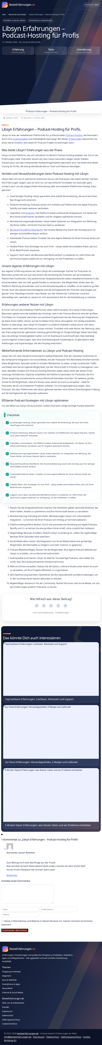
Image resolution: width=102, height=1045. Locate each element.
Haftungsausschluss (11, 1019)
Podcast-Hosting (74, 135)
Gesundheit (7, 988)
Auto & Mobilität (9, 980)
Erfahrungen (75, 138)
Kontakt (5, 1007)
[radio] (37, 606)
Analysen (30, 213)
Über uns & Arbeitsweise (13, 1003)
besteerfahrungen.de (28, 1033)
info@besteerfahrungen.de (17, 1036)
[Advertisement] (51, 78)
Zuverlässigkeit (20, 138)
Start (4, 15)
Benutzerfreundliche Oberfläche (26, 229)
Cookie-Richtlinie (9, 1023)
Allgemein (6, 976)
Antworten (12, 875)
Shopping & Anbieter (11, 971)
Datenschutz (7, 1015)
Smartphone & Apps (11, 984)
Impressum (7, 1011)
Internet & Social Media (17, 15)
